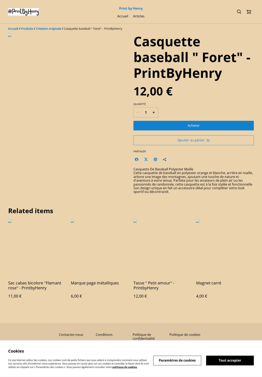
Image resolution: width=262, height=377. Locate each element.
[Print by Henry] (23, 12)
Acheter (194, 125)
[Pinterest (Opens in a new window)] (155, 159)
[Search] (239, 11)
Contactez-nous (71, 334)
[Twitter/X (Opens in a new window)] (146, 159)
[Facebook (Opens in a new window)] (136, 159)
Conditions (104, 334)
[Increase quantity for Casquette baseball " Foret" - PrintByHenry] (154, 112)
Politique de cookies (184, 334)
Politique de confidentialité (144, 336)
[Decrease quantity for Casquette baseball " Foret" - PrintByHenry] (137, 112)
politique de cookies (124, 367)
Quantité (139, 104)
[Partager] (165, 159)
